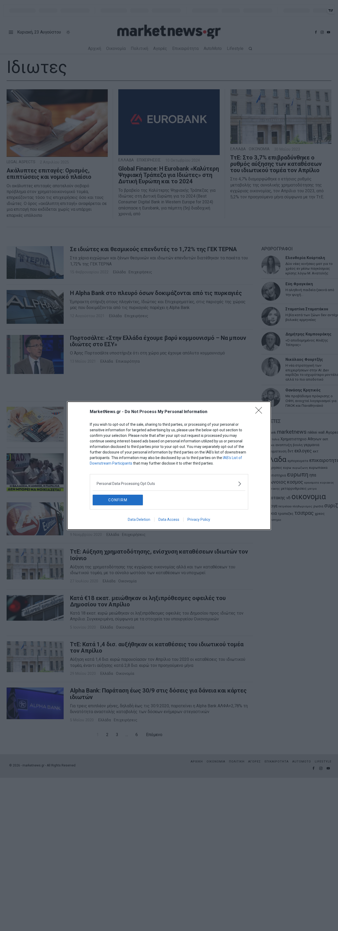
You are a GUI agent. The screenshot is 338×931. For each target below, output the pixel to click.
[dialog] (169, 466)
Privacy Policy (198, 519)
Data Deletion (139, 519)
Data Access (168, 519)
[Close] (260, 412)
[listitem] (169, 483)
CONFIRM (118, 500)
